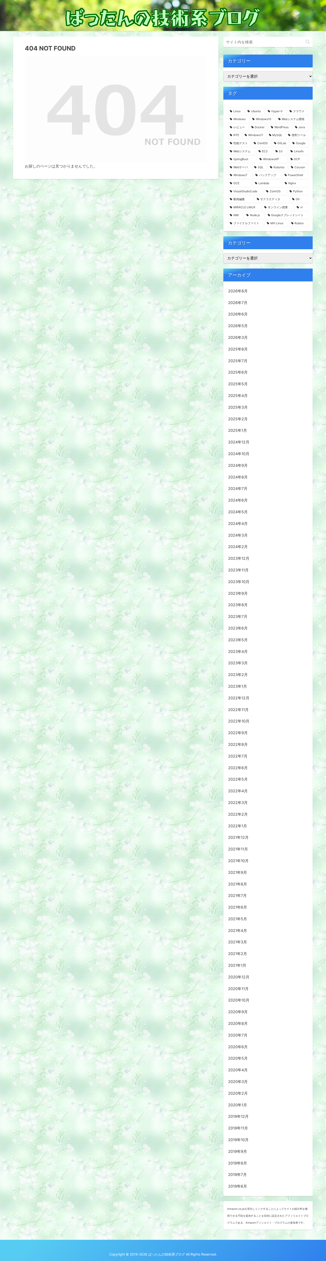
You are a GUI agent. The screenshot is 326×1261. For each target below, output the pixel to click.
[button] (308, 42)
